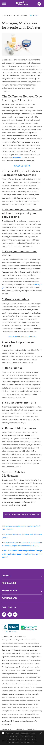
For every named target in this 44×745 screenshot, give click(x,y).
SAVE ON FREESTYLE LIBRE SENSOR (22, 337)
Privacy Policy (13, 736)
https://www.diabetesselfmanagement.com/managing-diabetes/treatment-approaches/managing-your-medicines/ (22, 554)
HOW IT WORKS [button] (9, 590)
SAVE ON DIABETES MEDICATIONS (22, 514)
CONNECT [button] (7, 575)
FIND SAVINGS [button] (9, 583)
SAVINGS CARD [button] (9, 598)
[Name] (4, 614)
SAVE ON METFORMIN (22, 166)
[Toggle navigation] (4, 4)
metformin (17, 158)
